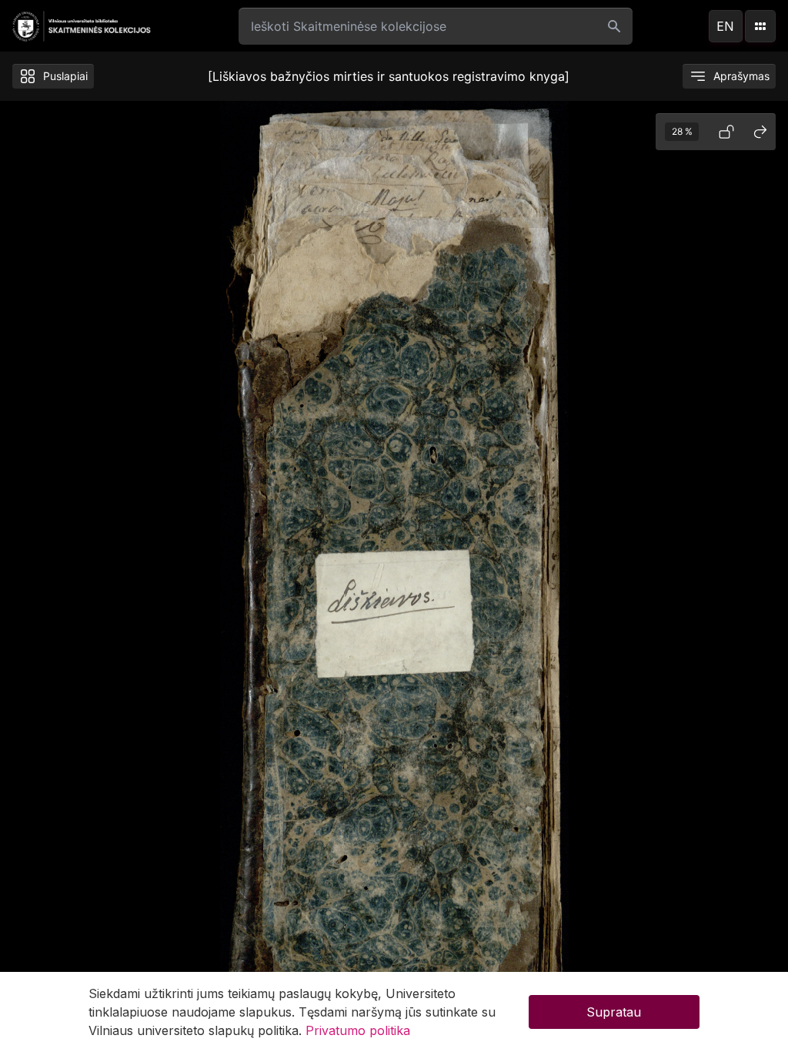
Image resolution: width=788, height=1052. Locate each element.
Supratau (613, 1012)
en (725, 26)
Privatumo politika (358, 1030)
